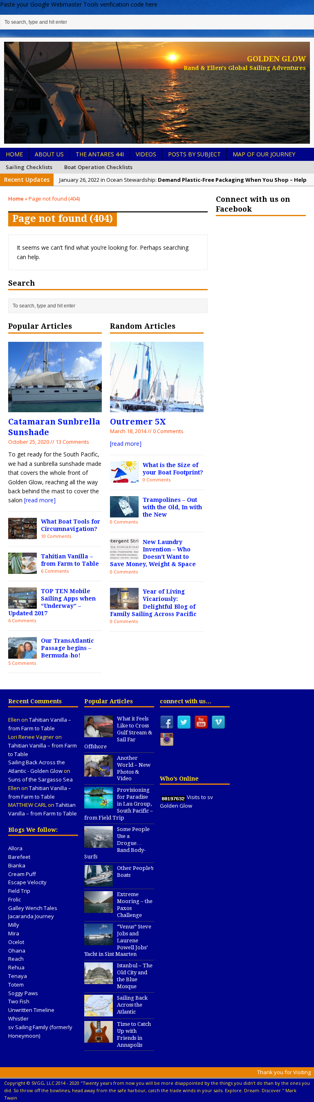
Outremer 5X (138, 422)
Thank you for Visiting (284, 1072)
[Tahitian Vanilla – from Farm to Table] (22, 569)
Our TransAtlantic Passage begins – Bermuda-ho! (67, 648)
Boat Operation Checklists (98, 167)
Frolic (14, 899)
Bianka (16, 865)
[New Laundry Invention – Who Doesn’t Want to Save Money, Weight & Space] (124, 555)
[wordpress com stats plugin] (173, 797)
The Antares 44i (100, 154)
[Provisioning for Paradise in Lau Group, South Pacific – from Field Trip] (98, 804)
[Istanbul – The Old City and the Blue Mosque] (98, 980)
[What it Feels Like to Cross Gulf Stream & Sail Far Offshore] (98, 733)
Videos (146, 154)
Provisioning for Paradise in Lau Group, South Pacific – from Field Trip (118, 804)
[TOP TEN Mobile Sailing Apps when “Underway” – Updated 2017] (22, 604)
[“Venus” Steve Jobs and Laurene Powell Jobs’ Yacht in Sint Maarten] (98, 940)
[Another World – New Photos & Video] (98, 772)
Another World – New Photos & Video (133, 768)
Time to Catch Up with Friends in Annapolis (134, 1034)
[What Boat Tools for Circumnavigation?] (22, 534)
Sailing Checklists (29, 167)
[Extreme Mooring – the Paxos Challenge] (98, 908)
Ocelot (16, 942)
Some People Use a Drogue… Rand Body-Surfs (117, 843)
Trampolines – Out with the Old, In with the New (172, 507)
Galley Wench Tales (32, 908)
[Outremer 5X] (157, 407)
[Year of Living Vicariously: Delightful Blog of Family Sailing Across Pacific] (124, 605)
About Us (49, 154)
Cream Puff (22, 874)
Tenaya (17, 976)
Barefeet (19, 856)
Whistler (18, 1018)
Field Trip (19, 890)
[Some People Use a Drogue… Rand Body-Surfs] (98, 843)
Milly (13, 924)
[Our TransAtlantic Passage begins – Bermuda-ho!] (22, 653)
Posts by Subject (194, 154)
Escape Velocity (27, 882)
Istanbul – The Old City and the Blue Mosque (135, 975)
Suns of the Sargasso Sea (40, 779)
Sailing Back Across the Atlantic (132, 1005)
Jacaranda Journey (31, 916)
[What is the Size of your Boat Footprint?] (124, 478)
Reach (16, 958)
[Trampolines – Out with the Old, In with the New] (124, 513)
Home (14, 154)
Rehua (16, 967)
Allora (15, 848)
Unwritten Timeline (31, 1010)
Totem (16, 984)
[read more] (40, 500)
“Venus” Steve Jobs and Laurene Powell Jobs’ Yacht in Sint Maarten (117, 940)
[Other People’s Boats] (98, 882)
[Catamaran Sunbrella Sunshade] (55, 407)
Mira (13, 933)
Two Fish (18, 1001)
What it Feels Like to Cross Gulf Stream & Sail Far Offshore (118, 733)
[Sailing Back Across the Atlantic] (98, 1012)
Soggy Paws (23, 993)
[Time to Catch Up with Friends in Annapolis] (98, 1038)
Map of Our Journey (264, 154)
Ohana (16, 950)
